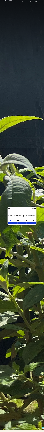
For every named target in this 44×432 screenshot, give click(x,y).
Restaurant (23, 1)
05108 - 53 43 (27, 431)
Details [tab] (22, 210)
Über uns (20, 1)
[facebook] (39, 1)
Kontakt (36, 1)
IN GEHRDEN (5, 1)
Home (17, 1)
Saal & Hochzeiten (32, 1)
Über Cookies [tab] (31, 210)
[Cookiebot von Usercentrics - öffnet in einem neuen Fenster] (33, 208)
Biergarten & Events (27, 1)
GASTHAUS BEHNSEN (8, 0)
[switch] (18, 220)
